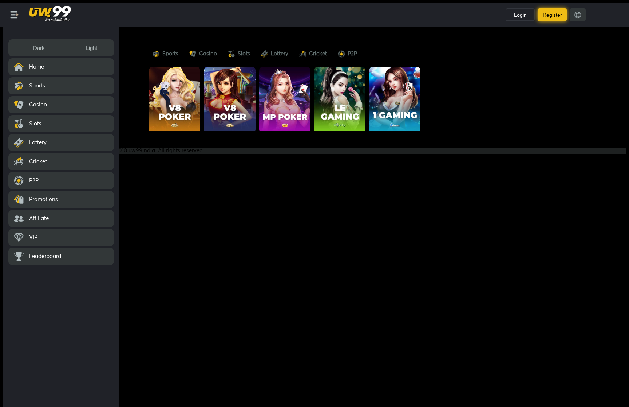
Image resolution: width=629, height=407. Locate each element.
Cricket (318, 53)
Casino (208, 53)
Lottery (279, 53)
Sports (170, 53)
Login (520, 15)
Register (552, 15)
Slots (244, 53)
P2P (352, 53)
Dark (39, 48)
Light (91, 48)
